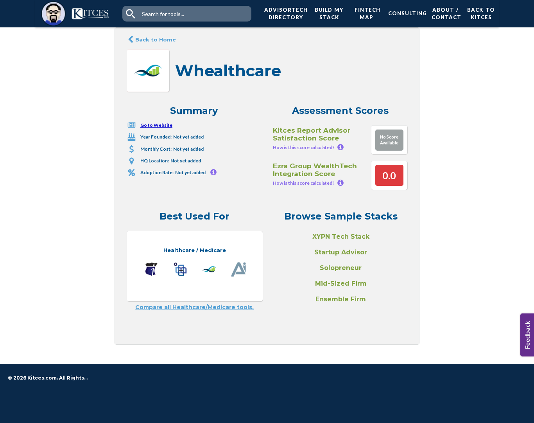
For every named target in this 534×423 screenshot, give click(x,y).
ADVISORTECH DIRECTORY (285, 14)
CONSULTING (406, 13)
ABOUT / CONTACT (445, 14)
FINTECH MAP (367, 14)
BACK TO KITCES (481, 14)
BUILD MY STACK (329, 14)
